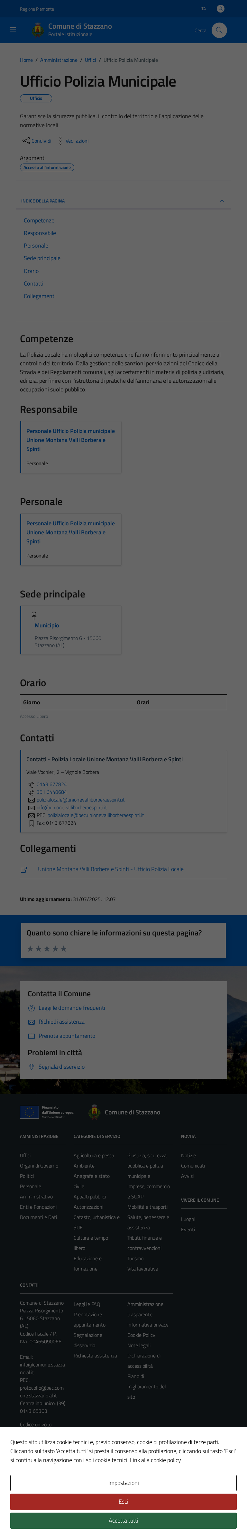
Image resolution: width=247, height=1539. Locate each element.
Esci (123, 1501)
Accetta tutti (123, 1520)
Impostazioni (123, 1482)
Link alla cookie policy (155, 1460)
